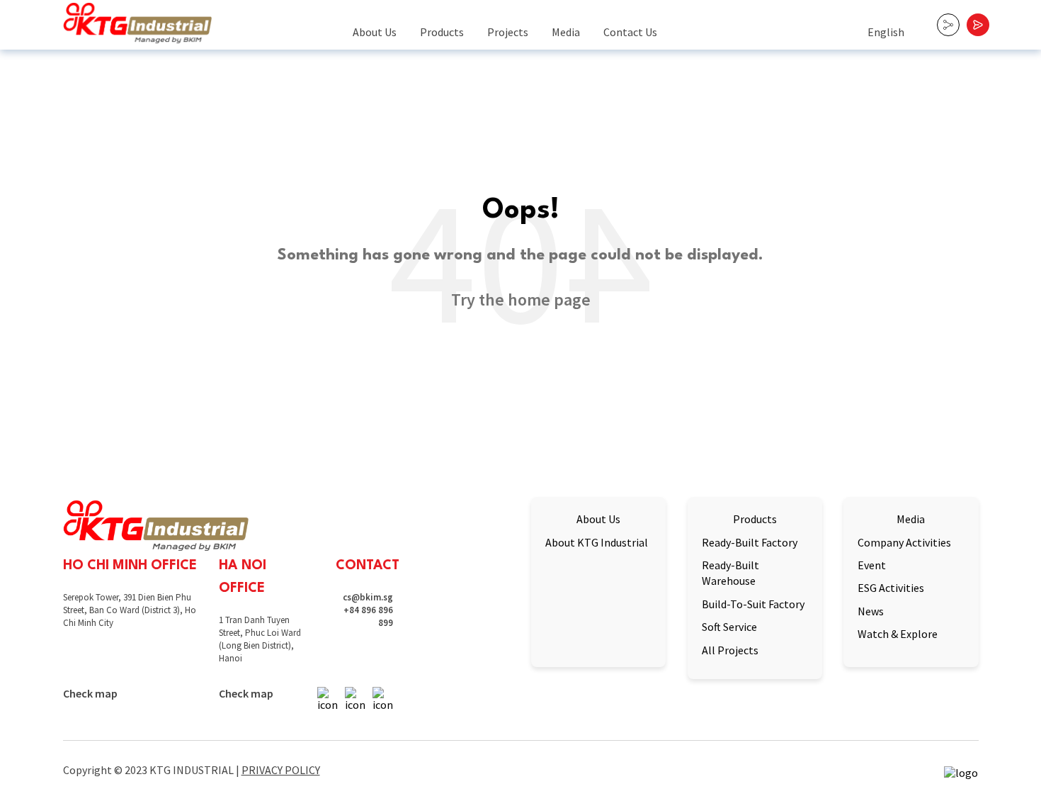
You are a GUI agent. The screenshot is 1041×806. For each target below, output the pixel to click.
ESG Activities (891, 588)
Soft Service (729, 627)
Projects (507, 32)
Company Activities (904, 542)
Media (566, 32)
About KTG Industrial (596, 542)
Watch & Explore (898, 634)
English (886, 32)
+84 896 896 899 (367, 616)
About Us (375, 32)
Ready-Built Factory (749, 542)
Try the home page (521, 299)
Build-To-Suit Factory (753, 604)
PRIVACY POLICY (280, 770)
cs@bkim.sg (367, 597)
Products (442, 32)
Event (872, 565)
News (871, 611)
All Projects (730, 650)
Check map (90, 693)
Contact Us (630, 32)
